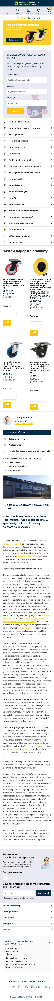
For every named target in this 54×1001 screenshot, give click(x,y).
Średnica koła (13, 74)
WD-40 (13, 749)
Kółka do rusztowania (20, 121)
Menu (6, 13)
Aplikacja (11, 98)
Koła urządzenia (17, 147)
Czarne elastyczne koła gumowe (25, 166)
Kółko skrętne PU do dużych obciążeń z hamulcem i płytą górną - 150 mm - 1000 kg (14, 284)
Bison (24, 749)
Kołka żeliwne (15, 185)
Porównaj (7, 306)
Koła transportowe (18, 140)
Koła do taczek (16, 229)
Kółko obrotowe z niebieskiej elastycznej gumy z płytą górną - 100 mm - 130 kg (13, 366)
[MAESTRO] (47, 987)
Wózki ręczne (15, 242)
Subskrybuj (43, 893)
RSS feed (32, 981)
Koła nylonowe (16, 134)
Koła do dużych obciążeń (21, 217)
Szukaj (15, 111)
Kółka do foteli (16, 204)
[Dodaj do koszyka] (7, 323)
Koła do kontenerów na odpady (24, 128)
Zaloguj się (28, 13)
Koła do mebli (15, 179)
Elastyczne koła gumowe (21, 223)
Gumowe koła (15, 153)
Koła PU (13, 198)
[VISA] (14, 987)
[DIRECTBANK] (27, 987)
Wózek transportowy (19, 236)
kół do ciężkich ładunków (27, 556)
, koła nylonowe (31, 618)
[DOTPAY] (34, 987)
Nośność (10, 86)
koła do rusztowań (26, 627)
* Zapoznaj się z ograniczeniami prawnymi (18, 898)
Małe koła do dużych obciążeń (23, 210)
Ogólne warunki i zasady (16, 981)
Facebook (5, 878)
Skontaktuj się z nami (24, 423)
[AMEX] (40, 987)
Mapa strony (43, 981)
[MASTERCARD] (20, 987)
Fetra (36, 746)
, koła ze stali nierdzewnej (24, 621)
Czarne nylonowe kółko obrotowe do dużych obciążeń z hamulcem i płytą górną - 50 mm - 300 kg (40, 367)
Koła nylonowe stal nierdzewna (24, 172)
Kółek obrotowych (18, 191)
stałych (18, 543)
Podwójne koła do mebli (21, 159)
